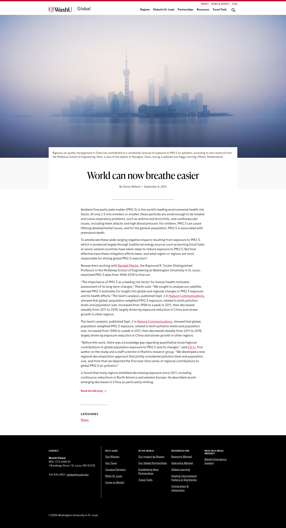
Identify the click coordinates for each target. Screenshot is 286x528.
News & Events (220, 4)
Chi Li (191, 347)
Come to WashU (114, 482)
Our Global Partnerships (152, 463)
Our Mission (112, 457)
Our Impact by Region (151, 457)
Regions (145, 9)
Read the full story (92, 391)
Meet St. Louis (113, 476)
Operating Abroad (182, 463)
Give (234, 4)
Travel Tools (220, 9)
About (205, 4)
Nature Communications (186, 296)
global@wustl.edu (78, 475)
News (85, 420)
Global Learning (180, 469)
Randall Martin (128, 266)
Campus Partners (115, 469)
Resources (203, 9)
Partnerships (185, 9)
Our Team (111, 463)
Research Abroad (181, 457)
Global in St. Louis (163, 9)
